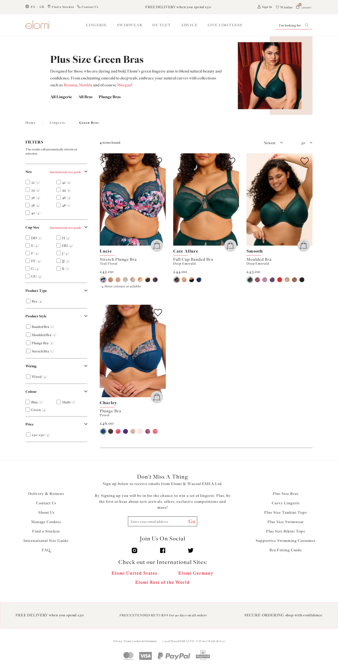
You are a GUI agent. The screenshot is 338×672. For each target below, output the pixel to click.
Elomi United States (134, 573)
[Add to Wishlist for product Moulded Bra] (305, 161)
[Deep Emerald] (176, 280)
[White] (133, 280)
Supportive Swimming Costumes (285, 540)
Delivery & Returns (46, 493)
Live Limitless (225, 25)
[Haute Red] (279, 280)
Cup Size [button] (32, 227)
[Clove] (294, 280)
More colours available (120, 286)
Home (30, 122)
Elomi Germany (196, 573)
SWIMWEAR (130, 25)
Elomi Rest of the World (162, 582)
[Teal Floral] (103, 280)
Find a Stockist (46, 531)
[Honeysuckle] (155, 431)
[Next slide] (162, 200)
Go (191, 521)
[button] (260, 143)
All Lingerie (61, 96)
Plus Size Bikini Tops (285, 531)
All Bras (85, 96)
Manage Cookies (46, 522)
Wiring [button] (31, 366)
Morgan (124, 85)
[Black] (148, 280)
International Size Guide (46, 540)
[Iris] (125, 431)
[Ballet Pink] (140, 431)
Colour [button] (31, 392)
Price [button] (29, 424)
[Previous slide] (103, 200)
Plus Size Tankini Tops (285, 512)
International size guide (65, 172)
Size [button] (28, 172)
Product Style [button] (36, 316)
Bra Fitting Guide (285, 550)
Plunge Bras (110, 96)
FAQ (46, 550)
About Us (46, 512)
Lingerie (57, 122)
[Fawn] (133, 431)
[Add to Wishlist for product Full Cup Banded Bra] (231, 161)
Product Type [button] (36, 291)
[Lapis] (199, 280)
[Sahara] (184, 280)
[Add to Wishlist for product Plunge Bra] (158, 313)
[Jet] (110, 431)
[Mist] (125, 280)
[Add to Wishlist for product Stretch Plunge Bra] (158, 161)
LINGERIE (96, 25)
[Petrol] (103, 431)
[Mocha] (118, 280)
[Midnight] (155, 280)
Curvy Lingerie (286, 503)
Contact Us (46, 503)
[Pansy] (148, 431)
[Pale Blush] (140, 280)
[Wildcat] (110, 280)
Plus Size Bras (285, 493)
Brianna (70, 85)
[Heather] (265, 280)
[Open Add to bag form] (157, 245)
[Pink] (118, 431)
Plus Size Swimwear (285, 522)
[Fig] (257, 280)
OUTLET (161, 25)
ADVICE (189, 25)
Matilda (85, 85)
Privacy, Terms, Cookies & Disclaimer (135, 641)
